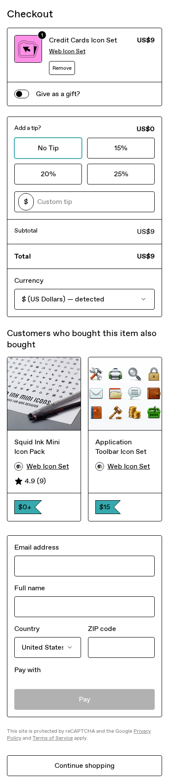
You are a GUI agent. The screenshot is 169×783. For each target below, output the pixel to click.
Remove (62, 68)
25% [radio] (121, 174)
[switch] (21, 94)
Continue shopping (84, 765)
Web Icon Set (67, 51)
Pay (85, 699)
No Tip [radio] (48, 148)
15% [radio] (120, 148)
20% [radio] (48, 174)
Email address (36, 547)
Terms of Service (52, 738)
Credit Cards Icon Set (83, 40)
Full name (29, 588)
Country (26, 628)
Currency (28, 280)
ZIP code (102, 628)
